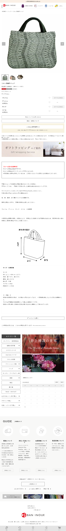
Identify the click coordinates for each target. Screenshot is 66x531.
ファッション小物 (11, 364)
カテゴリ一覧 (11, 336)
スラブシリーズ (11, 350)
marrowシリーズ (11, 355)
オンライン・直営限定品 (11, 341)
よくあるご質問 (34, 488)
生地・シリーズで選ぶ (8, 405)
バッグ (9, 11)
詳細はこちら (8, 470)
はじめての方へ (19, 488)
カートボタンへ (46, 523)
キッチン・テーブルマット (11, 373)
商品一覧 (46, 488)
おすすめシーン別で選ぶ (9, 396)
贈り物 (11, 387)
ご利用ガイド (33, 484)
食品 (11, 382)
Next (62, 44)
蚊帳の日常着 (11, 345)
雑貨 (11, 378)
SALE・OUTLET (11, 391)
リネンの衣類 (11, 359)
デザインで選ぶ (6, 400)
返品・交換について (33, 121)
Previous (3, 44)
